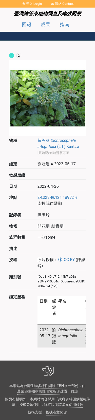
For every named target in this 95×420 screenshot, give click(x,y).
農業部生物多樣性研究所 (36, 391)
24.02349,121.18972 (55, 197)
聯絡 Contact (64, 4)
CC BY (69, 259)
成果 (45, 24)
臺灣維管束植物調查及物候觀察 (47, 13)
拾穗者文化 (54, 412)
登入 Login (34, 4)
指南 (64, 24)
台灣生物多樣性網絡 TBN (44, 386)
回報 (26, 24)
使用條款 (76, 405)
